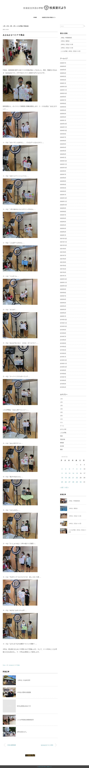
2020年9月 (63, 289)
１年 (4, 26)
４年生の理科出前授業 (24, 692)
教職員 (62, 442)
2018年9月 (63, 370)
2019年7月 (63, 336)
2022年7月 (63, 215)
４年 (14, 26)
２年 (7, 26)
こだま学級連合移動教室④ (25, 720)
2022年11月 (63, 201)
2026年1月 (63, 83)
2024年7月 (63, 137)
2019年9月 (63, 329)
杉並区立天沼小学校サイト (49, 17)
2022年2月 (63, 232)
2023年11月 (63, 164)
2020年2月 (63, 313)
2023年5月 (63, 181)
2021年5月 (63, 262)
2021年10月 (63, 245)
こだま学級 (19, 26)
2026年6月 (63, 66)
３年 (11, 26)
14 (73, 473)
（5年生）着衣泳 (64, 41)
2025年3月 (63, 113)
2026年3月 (63, 76)
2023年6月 (63, 178)
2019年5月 (63, 343)
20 (69, 478)
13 (69, 473)
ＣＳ (61, 422)
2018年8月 (63, 373)
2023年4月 (63, 184)
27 (69, 482)
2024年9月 (63, 134)
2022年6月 (63, 218)
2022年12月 (63, 198)
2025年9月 (63, 96)
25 (62, 482)
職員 (61, 449)
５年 (61, 412)
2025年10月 (63, 93)
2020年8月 (63, 292)
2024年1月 (63, 157)
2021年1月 (63, 275)
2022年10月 (63, 205)
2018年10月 (63, 367)
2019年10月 (63, 326)
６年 (61, 415)
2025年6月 (63, 103)
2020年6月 (63, 299)
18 (62, 478)
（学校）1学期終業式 (66, 37)
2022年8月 (63, 211)
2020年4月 (63, 306)
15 (77, 473)
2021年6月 (63, 259)
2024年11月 (63, 127)
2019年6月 (63, 340)
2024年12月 (63, 124)
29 (77, 482)
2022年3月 (63, 228)
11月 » (66, 487)
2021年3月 (63, 269)
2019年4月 (63, 346)
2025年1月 (63, 120)
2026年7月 (63, 63)
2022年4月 (63, 225)
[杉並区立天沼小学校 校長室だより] (44, 6)
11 (62, 473)
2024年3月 (63, 151)
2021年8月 (63, 252)
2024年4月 (63, 147)
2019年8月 (63, 333)
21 (73, 478)
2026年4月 (63, 73)
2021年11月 (63, 242)
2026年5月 (63, 69)
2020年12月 (63, 279)
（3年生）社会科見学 (23, 680)
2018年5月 (63, 384)
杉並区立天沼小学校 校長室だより (45, 766)
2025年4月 (63, 110)
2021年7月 (63, 255)
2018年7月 (63, 377)
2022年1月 (63, 235)
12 (66, 473)
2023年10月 (63, 167)
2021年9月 (63, 248)
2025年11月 (63, 90)
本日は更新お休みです (24, 706)
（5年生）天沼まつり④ (66, 44)
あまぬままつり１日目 (47, 745)
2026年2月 (63, 80)
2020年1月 (63, 316)
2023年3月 (63, 188)
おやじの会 (63, 429)
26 (66, 482)
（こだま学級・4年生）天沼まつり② (70, 51)
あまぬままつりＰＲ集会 (14, 665)
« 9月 (61, 487)
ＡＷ (61, 419)
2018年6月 (63, 380)
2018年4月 (63, 387)
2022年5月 (63, 221)
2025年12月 (63, 86)
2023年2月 (63, 191)
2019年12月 (63, 319)
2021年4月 (63, 265)
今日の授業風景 (11, 745)
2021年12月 (63, 238)
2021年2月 (63, 272)
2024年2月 (63, 154)
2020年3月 (63, 309)
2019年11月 (63, 323)
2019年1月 (63, 357)
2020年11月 (63, 282)
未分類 (62, 446)
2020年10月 (63, 286)
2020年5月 (63, 302)
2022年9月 (63, 208)
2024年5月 (63, 144)
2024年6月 (63, 140)
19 (66, 478)
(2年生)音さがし (22, 732)
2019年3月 (63, 350)
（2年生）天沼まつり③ (66, 48)
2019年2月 (63, 353)
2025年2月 (63, 117)
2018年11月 (63, 363)
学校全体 (26, 26)
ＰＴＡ (62, 426)
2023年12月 (63, 161)
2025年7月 (63, 100)
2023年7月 (63, 174)
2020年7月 (63, 296)
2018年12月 (63, 360)
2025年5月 (63, 107)
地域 (61, 436)
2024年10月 (63, 130)
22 (77, 478)
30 (80, 482)
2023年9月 (63, 171)
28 (73, 482)
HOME (35, 17)
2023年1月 (63, 194)
